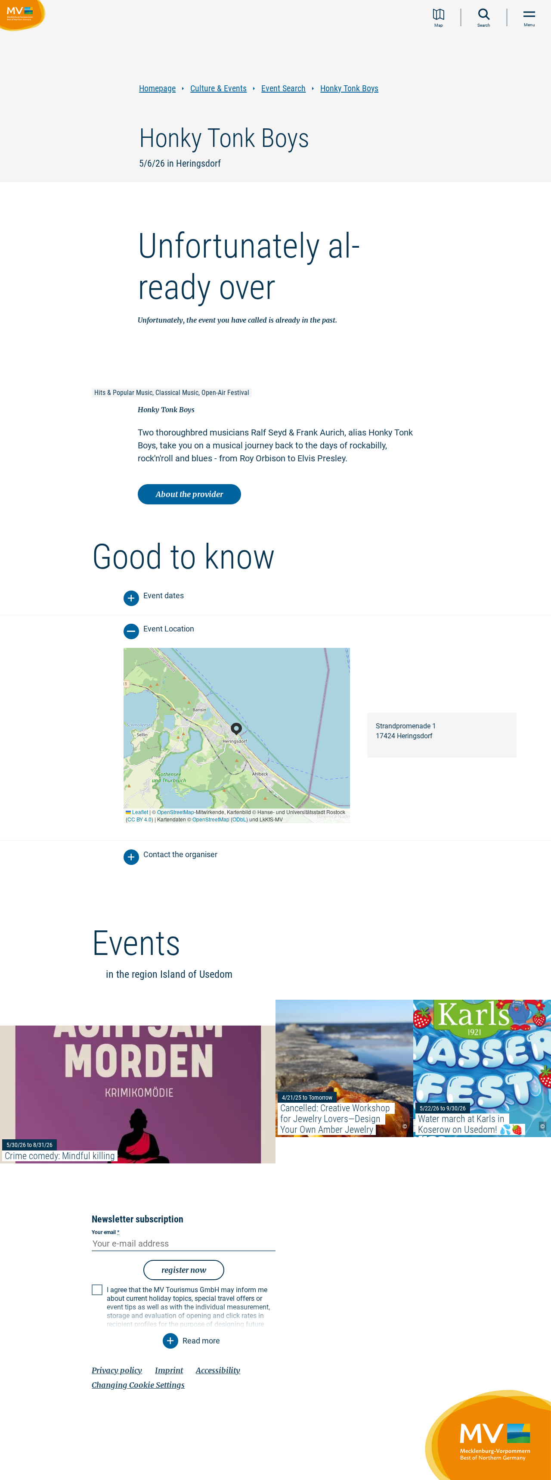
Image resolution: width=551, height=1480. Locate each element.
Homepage (157, 88)
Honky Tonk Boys (349, 88)
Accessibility (218, 1370)
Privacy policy (117, 1370)
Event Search (283, 88)
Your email (105, 1232)
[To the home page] (24, 17)
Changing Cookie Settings (138, 1385)
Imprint (169, 1370)
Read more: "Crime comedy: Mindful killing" (138, 1094)
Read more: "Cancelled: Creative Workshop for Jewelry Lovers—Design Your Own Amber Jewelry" (344, 1068)
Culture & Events (218, 88)
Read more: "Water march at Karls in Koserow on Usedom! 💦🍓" (482, 1068)
